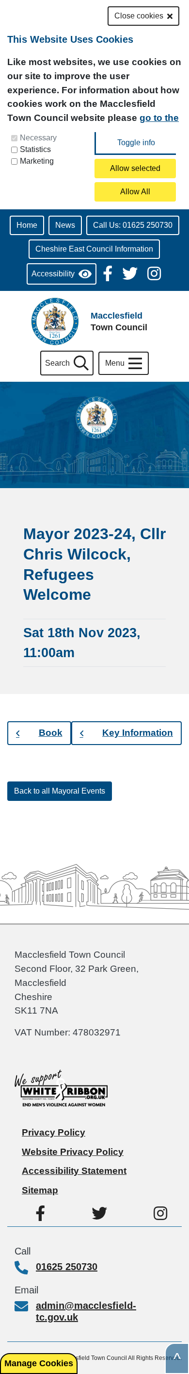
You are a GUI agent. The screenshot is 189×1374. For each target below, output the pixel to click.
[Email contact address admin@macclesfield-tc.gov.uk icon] (25, 1307)
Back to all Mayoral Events (59, 791)
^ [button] (177, 1358)
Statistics (35, 149)
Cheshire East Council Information (94, 249)
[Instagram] (154, 273)
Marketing (37, 161)
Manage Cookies (38, 1363)
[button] (39, 733)
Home (26, 225)
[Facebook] (108, 273)
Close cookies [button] (138, 16)
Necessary (38, 138)
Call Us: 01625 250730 (133, 225)
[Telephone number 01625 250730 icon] (25, 1268)
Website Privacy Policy (73, 1152)
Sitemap (40, 1190)
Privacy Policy (53, 1132)
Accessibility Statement (74, 1171)
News (65, 225)
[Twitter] (130, 273)
